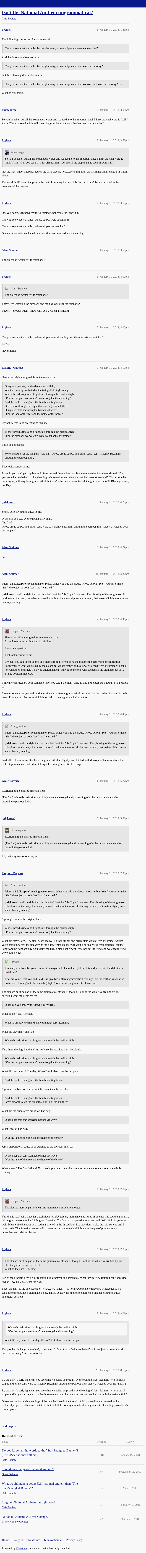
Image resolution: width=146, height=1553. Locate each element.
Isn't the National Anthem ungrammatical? (47, 12)
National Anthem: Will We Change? (25, 1516)
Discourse (21, 1548)
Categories (18, 1539)
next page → (9, 1426)
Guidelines (34, 1539)
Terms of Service (53, 1539)
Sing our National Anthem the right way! (28, 1502)
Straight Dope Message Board (19, 3)
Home (5, 1539)
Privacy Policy (74, 1539)
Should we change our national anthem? (28, 1469)
